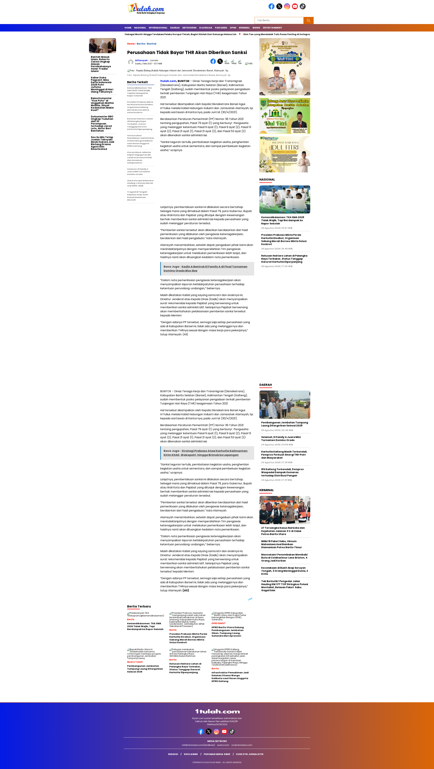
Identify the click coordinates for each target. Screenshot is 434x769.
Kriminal (244, 27)
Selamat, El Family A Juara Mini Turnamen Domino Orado (281, 438)
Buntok (151, 43)
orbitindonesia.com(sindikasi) (198, 745)
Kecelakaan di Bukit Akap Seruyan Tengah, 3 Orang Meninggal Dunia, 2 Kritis (284, 571)
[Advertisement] (102, 203)
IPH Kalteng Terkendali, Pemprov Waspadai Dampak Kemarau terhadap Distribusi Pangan (282, 472)
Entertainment (272, 27)
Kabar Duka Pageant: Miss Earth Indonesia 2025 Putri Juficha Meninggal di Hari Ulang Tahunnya (102, 84)
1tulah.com (168, 81)
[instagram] (287, 8)
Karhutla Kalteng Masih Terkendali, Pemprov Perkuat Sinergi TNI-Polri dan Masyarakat (284, 454)
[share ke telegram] (234, 63)
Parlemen (221, 27)
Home (128, 27)
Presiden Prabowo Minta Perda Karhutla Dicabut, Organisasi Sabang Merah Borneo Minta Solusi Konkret (284, 239)
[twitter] (279, 8)
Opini (233, 27)
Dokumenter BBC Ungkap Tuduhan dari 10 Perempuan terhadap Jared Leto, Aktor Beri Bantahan (102, 123)
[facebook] (272, 8)
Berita (141, 43)
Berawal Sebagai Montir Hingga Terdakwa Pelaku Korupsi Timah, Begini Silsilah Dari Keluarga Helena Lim (148, 34)
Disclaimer (191, 754)
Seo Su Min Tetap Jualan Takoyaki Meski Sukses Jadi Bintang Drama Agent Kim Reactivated (102, 143)
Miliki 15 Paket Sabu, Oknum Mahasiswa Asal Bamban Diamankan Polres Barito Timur (281, 544)
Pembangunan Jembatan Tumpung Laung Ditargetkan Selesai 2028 (284, 424)
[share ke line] (241, 63)
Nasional (140, 27)
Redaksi (173, 754)
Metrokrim (189, 27)
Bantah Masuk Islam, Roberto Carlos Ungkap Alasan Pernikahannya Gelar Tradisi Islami (101, 64)
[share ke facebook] (213, 63)
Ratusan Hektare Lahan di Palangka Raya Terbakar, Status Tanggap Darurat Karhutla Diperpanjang (284, 259)
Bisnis (256, 27)
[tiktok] (303, 8)
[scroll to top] (418, 763)
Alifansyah (141, 60)
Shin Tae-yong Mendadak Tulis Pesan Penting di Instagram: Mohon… (256, 34)
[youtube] (295, 8)
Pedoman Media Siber (217, 754)
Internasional (158, 27)
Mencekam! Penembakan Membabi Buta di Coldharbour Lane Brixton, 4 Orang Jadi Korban (284, 557)
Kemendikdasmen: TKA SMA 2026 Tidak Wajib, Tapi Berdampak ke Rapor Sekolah (282, 220)
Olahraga (205, 27)
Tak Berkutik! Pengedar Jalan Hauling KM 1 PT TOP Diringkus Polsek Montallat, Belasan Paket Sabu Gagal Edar (284, 586)
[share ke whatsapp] (227, 63)
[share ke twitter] (220, 63)
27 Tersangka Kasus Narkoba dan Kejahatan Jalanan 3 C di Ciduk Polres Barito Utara (283, 531)
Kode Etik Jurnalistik (249, 754)
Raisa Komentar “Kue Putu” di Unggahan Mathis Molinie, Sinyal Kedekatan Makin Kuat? (102, 104)
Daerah (175, 27)
